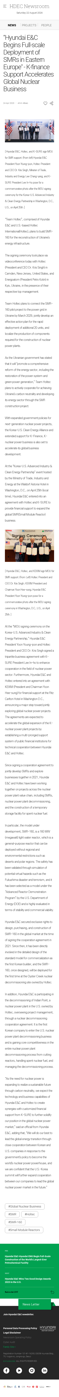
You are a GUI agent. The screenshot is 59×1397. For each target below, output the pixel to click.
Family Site (8, 1347)
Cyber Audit (9, 1342)
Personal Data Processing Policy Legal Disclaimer (20, 1330)
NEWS (12, 25)
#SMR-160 (15, 1222)
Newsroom (29, 6)
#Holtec (30, 1214)
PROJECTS (29, 25)
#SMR (12, 1214)
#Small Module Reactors (24, 1230)
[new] (6, 1370)
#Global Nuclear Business (24, 1206)
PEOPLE (46, 25)
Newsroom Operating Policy (17, 1337)
